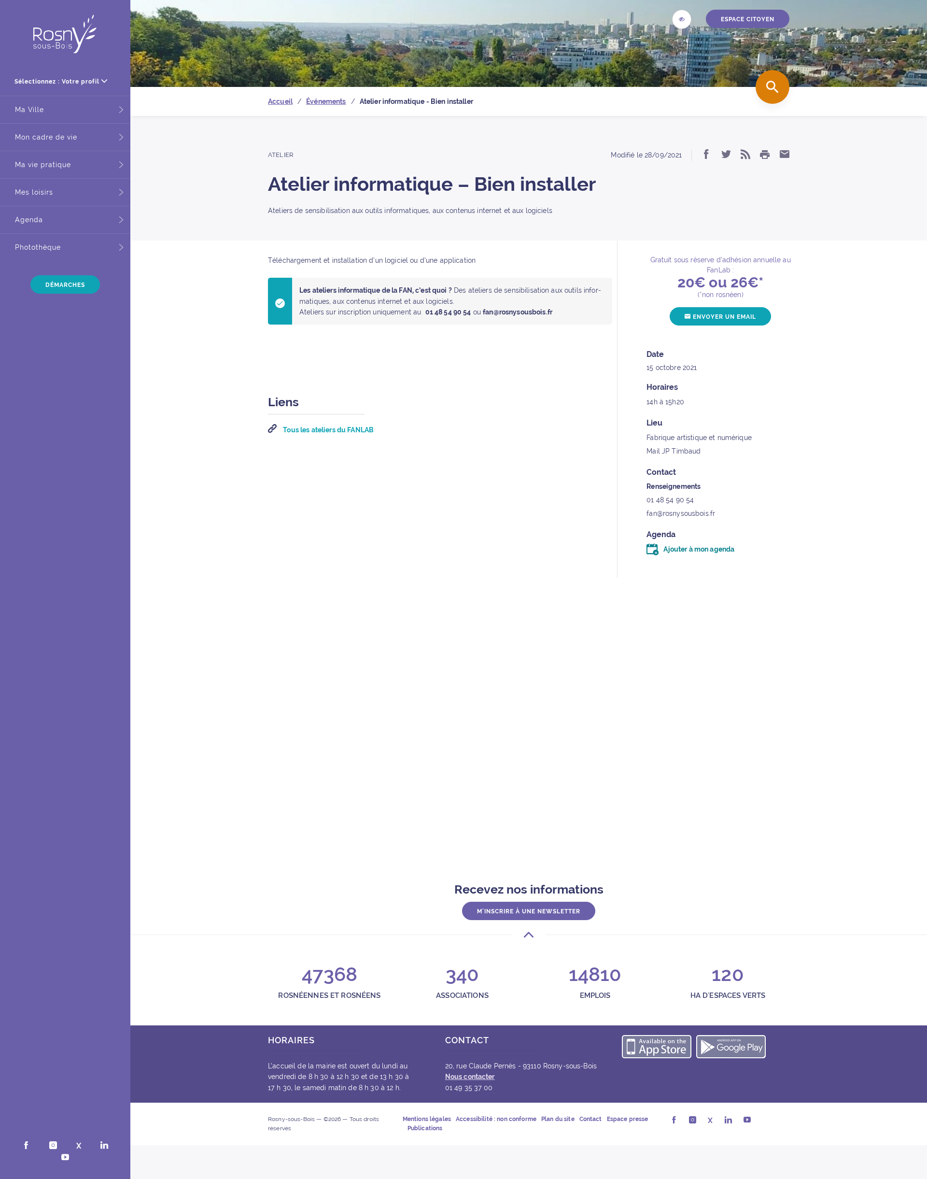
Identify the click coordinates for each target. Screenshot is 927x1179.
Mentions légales (427, 1119)
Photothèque (38, 247)
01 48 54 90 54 (670, 500)
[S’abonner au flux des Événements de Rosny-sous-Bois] (745, 155)
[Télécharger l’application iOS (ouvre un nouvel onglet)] (656, 1048)
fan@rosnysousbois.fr (680, 513)
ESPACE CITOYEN (747, 19)
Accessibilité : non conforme (496, 1119)
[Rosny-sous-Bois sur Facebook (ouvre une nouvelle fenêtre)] (26, 1146)
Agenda (29, 220)
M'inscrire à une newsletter (528, 911)
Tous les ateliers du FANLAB (327, 430)
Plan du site (558, 1119)
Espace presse (627, 1119)
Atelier (281, 154)
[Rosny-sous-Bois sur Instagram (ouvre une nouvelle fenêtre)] (53, 1146)
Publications (425, 1128)
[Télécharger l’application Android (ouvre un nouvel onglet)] (731, 1048)
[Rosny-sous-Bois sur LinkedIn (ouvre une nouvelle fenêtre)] (104, 1146)
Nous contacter (470, 1076)
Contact (590, 1119)
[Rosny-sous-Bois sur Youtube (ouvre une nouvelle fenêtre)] (65, 1158)
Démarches (65, 285)
